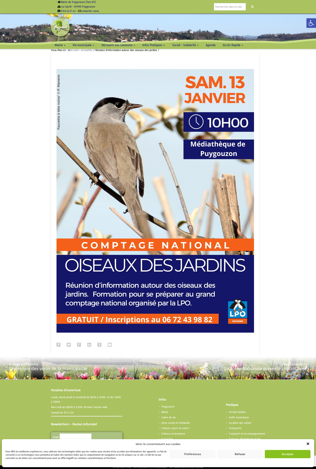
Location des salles (240, 423)
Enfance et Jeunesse (173, 433)
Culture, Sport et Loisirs (175, 428)
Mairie (164, 412)
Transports (235, 428)
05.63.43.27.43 (68, 11)
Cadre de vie (168, 417)
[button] (308, 444)
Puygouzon (167, 406)
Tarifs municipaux (239, 417)
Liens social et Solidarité (175, 423)
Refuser (240, 454)
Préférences (192, 454)
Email (55, 437)
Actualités (87, 50)
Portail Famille (237, 412)
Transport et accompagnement (247, 433)
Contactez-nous (90, 11)
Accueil (74, 50)
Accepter (288, 454)
